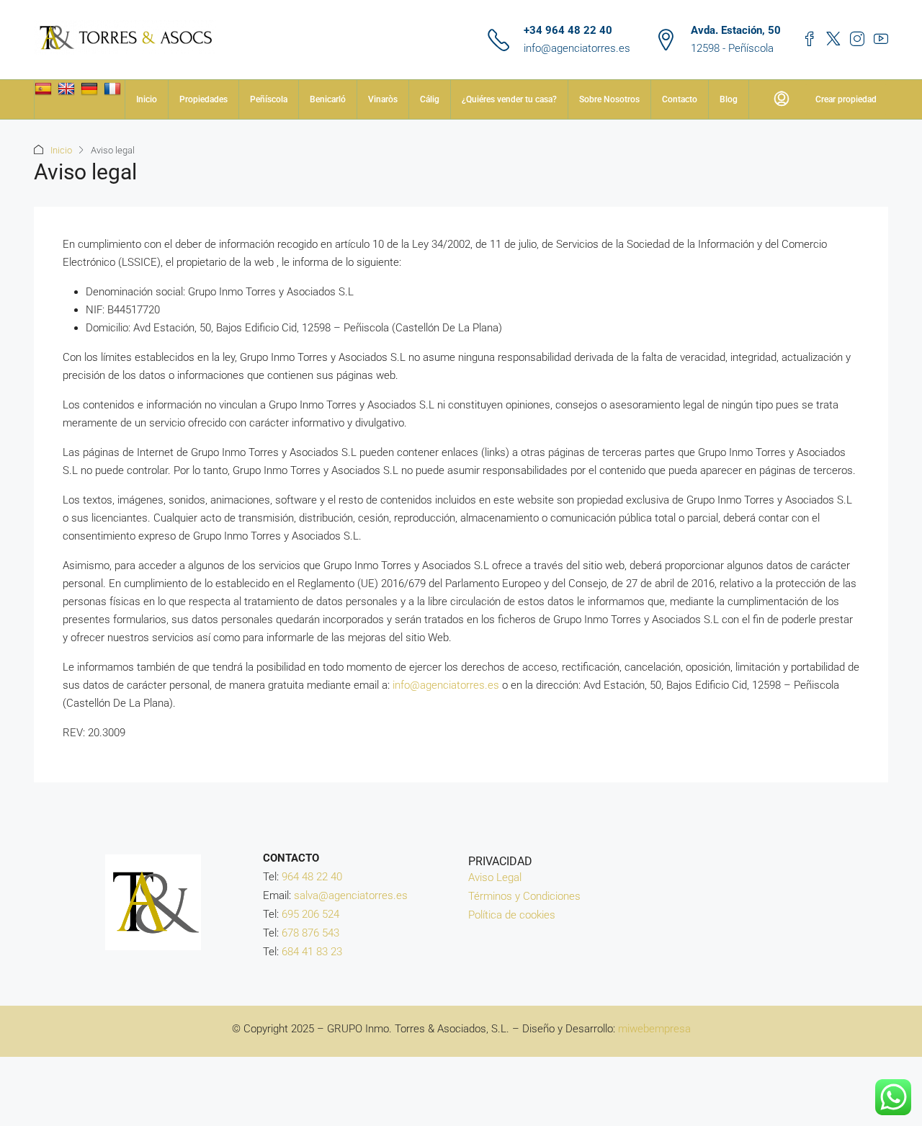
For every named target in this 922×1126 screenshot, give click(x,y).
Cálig (429, 99)
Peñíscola (268, 99)
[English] (68, 88)
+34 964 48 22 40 (568, 30)
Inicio (146, 99)
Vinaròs (383, 99)
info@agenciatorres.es (577, 48)
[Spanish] (45, 88)
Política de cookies (511, 914)
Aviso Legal (495, 877)
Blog (729, 99)
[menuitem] (781, 99)
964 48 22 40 (312, 876)
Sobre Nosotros (609, 99)
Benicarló (328, 99)
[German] (91, 88)
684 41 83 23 (312, 951)
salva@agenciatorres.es (351, 895)
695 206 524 (310, 914)
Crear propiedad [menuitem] (846, 99)
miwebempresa (654, 1028)
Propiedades (203, 99)
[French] (114, 88)
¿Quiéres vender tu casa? (509, 99)
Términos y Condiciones (524, 896)
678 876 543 (310, 932)
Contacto (679, 99)
